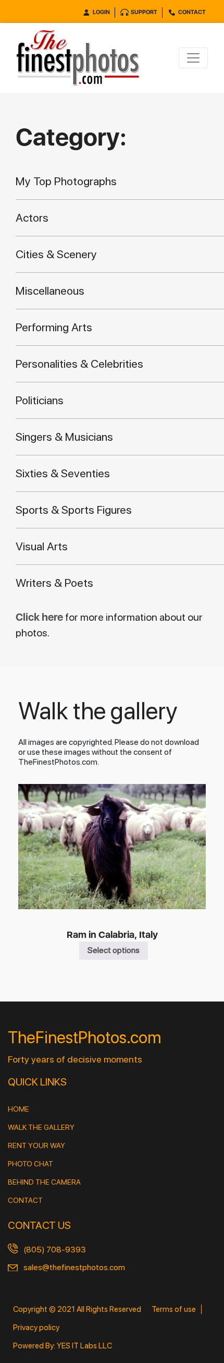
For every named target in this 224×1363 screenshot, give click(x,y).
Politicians (40, 400)
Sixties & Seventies (63, 473)
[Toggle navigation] (193, 57)
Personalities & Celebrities (79, 363)
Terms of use (174, 1309)
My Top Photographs (66, 181)
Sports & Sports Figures (74, 509)
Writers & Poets (54, 582)
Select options (114, 950)
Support (144, 12)
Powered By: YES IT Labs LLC (62, 1345)
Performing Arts (54, 327)
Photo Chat (30, 1164)
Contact (192, 12)
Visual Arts (42, 546)
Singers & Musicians (64, 436)
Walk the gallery (41, 1127)
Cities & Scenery (56, 254)
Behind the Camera (44, 1182)
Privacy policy (36, 1327)
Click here (40, 617)
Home (18, 1109)
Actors (32, 217)
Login (101, 12)
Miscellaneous (50, 290)
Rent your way (36, 1145)
